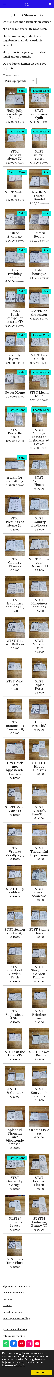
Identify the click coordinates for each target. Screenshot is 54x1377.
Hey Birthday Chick (15, 273)
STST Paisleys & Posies (39, 155)
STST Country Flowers (14, 562)
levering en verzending (16, 1318)
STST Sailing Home (39, 931)
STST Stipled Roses (39, 685)
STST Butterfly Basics (15, 433)
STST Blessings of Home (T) (15, 522)
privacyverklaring (13, 1292)
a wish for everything (14, 479)
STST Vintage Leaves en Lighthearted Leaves (39, 437)
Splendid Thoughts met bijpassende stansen (15, 1137)
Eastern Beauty (39, 234)
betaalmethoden (12, 1312)
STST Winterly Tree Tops (39, 811)
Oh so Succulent (14, 234)
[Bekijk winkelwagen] (50, 4)
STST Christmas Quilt (39, 114)
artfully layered (15, 357)
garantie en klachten (15, 1329)
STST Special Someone (39, 892)
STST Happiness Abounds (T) (14, 603)
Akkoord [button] (41, 1372)
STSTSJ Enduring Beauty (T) (39, 1222)
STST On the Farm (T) (15, 1053)
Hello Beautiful (39, 723)
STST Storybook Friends (39, 1092)
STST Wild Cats (14, 683)
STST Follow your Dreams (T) (39, 562)
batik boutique (39, 272)
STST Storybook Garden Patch (15, 972)
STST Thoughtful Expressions (39, 851)
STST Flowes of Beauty (39, 1053)
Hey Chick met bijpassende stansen (15, 768)
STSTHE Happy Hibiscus (39, 766)
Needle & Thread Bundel (39, 196)
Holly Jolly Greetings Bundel (14, 114)
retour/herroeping (14, 1335)
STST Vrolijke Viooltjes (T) (15, 851)
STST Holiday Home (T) (14, 155)
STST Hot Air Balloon (15, 642)
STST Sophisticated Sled (15, 1014)
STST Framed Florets (39, 1181)
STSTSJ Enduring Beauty (14, 1222)
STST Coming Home (39, 481)
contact (7, 1305)
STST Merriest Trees (39, 644)
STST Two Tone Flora (14, 1261)
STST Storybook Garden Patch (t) (39, 972)
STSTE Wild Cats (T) (15, 809)
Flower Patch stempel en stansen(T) (14, 316)
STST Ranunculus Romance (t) (15, 725)
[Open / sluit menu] (4, 4)
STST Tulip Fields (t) (15, 890)
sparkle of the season (39, 312)
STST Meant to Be (39, 394)
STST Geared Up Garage (14, 1181)
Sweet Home (15, 392)
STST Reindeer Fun (39, 1014)
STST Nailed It (15, 194)
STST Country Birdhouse (39, 522)
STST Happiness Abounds (39, 603)
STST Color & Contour (15, 1090)
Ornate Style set (39, 1131)
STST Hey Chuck (39, 357)
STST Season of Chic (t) (15, 931)
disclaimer (9, 1299)
